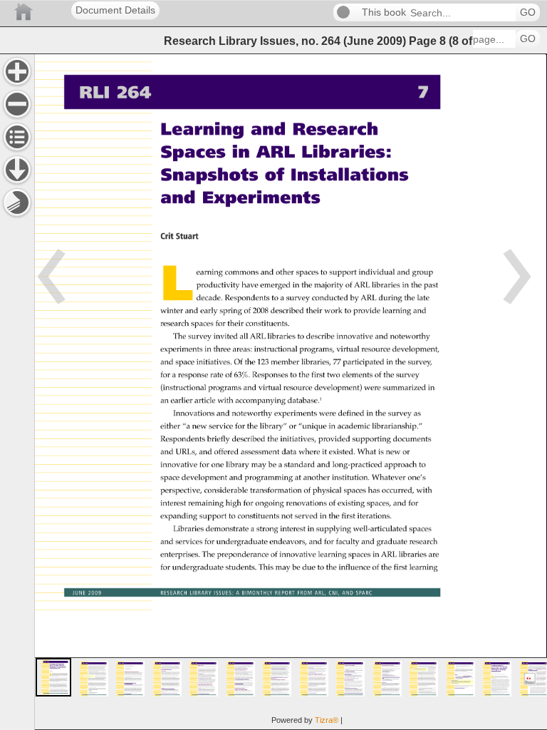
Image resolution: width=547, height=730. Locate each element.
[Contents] (17, 137)
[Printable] (17, 202)
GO (528, 12)
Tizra (326, 720)
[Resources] (17, 169)
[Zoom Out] (17, 104)
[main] (290, 391)
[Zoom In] (17, 71)
